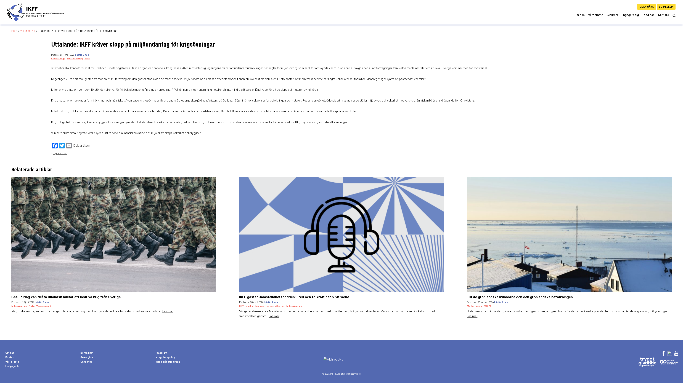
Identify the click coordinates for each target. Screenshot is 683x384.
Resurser (612, 15)
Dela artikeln (81, 145)
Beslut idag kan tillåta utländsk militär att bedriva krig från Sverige (66, 297)
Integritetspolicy (165, 357)
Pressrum (161, 352)
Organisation (60, 153)
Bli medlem (666, 7)
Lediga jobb (11, 366)
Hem (14, 31)
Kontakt (663, 15)
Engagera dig (630, 15)
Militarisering (27, 31)
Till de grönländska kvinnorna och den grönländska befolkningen (520, 297)
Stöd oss (648, 15)
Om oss (580, 15)
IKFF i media (246, 306)
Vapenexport (43, 306)
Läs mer (167, 311)
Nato (87, 58)
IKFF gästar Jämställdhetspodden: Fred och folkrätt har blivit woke (294, 297)
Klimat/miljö (58, 58)
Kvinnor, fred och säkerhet (270, 306)
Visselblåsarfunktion (167, 361)
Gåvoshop (86, 361)
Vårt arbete (595, 15)
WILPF (487, 306)
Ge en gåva (647, 7)
